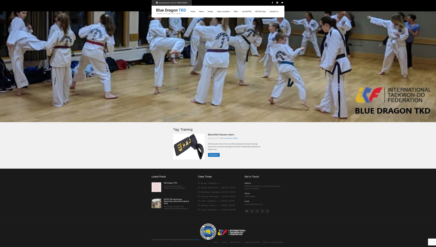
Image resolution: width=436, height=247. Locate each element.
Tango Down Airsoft (252, 242)
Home (193, 11)
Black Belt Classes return (221, 134)
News (201, 11)
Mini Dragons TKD (170, 183)
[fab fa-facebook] (277, 3)
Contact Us (274, 11)
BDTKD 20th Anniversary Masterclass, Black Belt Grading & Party (176, 201)
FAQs (236, 11)
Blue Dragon (194, 239)
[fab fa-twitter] (282, 3)
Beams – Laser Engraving (273, 242)
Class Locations (223, 11)
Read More (214, 155)
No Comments (226, 138)
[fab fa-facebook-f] (272, 3)
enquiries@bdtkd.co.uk (253, 202)
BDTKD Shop (260, 11)
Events (210, 11)
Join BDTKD (246, 11)
